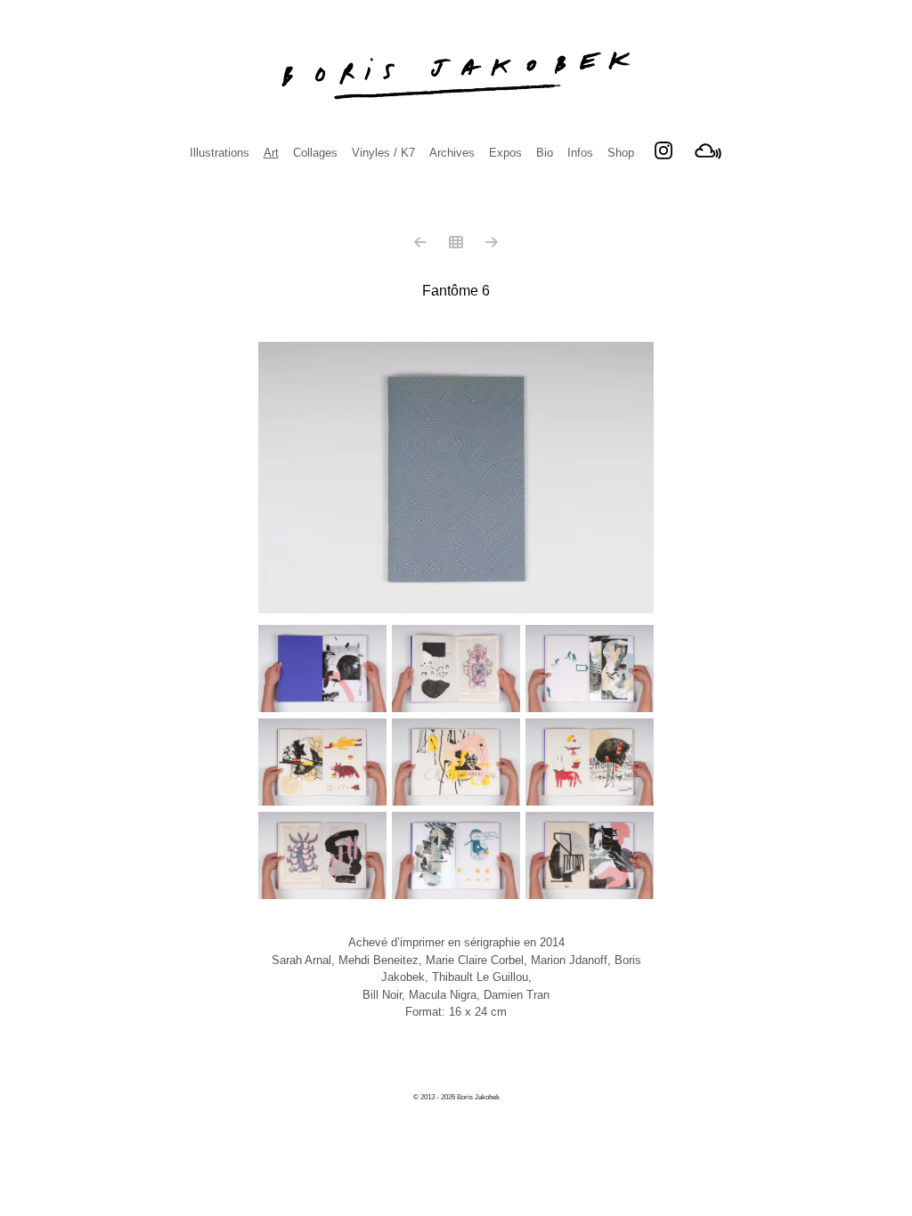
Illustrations (219, 152)
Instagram (663, 150)
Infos (580, 152)
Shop (620, 152)
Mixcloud (708, 150)
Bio (544, 152)
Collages (315, 152)
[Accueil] (456, 75)
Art (271, 152)
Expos (505, 152)
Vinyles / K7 (383, 152)
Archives (452, 152)
